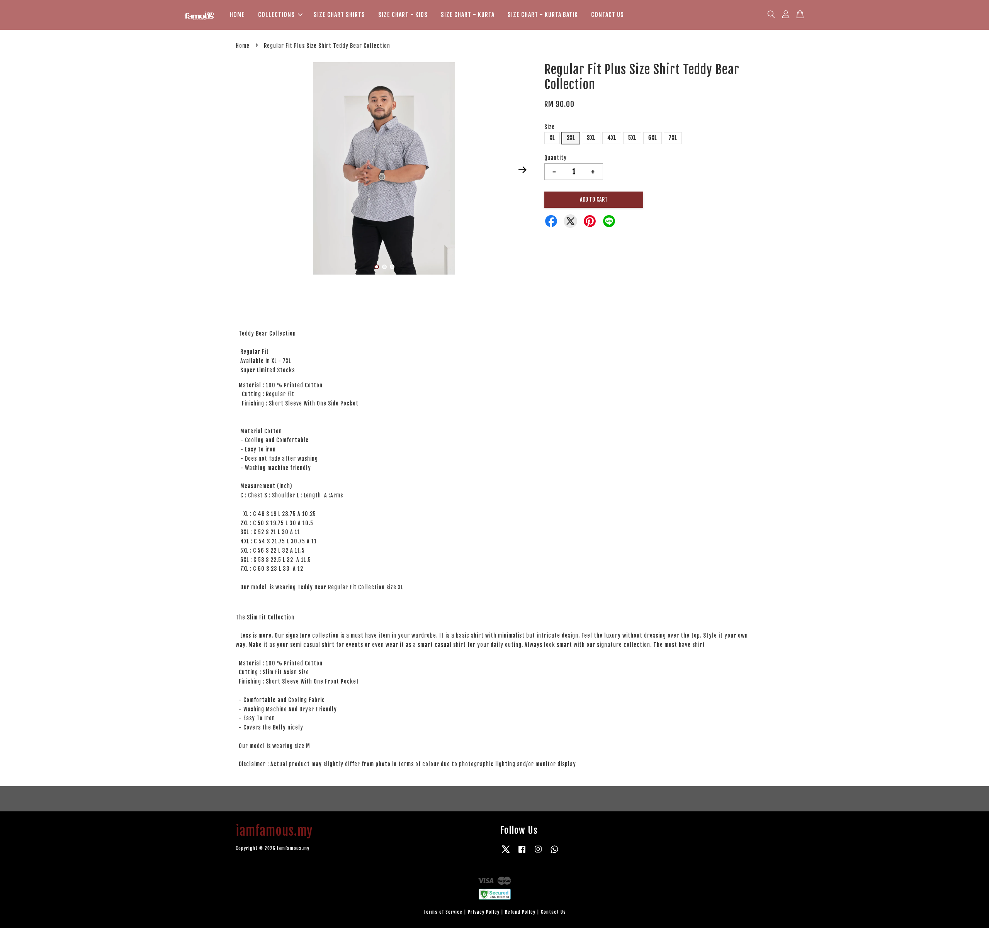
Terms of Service (442, 912)
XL (552, 137)
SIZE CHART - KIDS (403, 15)
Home (243, 45)
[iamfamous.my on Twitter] (505, 853)
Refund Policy (520, 912)
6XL (652, 137)
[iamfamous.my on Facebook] (522, 853)
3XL (591, 137)
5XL (632, 137)
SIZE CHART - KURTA (467, 15)
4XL (611, 137)
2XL (571, 137)
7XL (673, 137)
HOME (237, 15)
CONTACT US (607, 15)
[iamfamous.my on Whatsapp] (554, 853)
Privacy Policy (484, 912)
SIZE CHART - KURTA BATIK (543, 15)
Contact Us (553, 912)
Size (549, 127)
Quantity (555, 157)
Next (522, 169)
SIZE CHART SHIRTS (339, 15)
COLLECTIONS (276, 15)
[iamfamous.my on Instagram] (538, 853)
